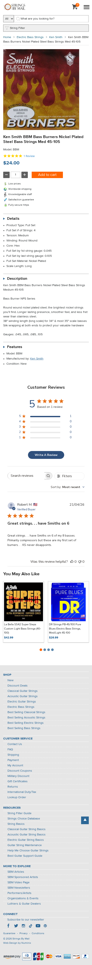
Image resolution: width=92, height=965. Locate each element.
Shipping (13, 754)
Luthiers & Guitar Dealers (24, 903)
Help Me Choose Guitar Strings (28, 850)
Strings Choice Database (23, 818)
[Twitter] (16, 926)
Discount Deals (17, 685)
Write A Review (46, 455)
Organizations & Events (23, 898)
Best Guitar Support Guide (24, 855)
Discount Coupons (19, 770)
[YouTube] (38, 926)
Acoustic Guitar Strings (22, 696)
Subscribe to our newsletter (25, 919)
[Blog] (45, 926)
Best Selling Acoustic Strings (26, 717)
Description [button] (17, 279)
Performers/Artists (19, 893)
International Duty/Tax (21, 792)
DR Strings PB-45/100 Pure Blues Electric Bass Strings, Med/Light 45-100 (65, 628)
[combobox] (68, 487)
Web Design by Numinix (17, 943)
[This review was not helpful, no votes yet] (79, 561)
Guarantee (9, 933)
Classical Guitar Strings (22, 690)
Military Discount (18, 776)
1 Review (29, 156)
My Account (15, 765)
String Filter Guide (19, 813)
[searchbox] (26, 475)
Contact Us (14, 744)
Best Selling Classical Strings (26, 712)
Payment (13, 760)
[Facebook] (9, 926)
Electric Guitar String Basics (25, 839)
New (10, 680)
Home (7, 37)
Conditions (38, 933)
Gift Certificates (17, 781)
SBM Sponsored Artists (22, 877)
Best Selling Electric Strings (25, 722)
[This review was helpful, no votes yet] (71, 561)
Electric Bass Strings (30, 37)
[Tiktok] (30, 926)
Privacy (23, 933)
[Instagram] (23, 926)
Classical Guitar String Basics (26, 829)
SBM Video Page (18, 882)
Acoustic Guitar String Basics (26, 834)
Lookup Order (16, 797)
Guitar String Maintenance (24, 845)
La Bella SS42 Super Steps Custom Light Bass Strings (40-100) (22, 628)
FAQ (10, 749)
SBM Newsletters (18, 887)
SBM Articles (15, 871)
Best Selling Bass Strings (23, 728)
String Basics (16, 823)
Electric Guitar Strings (21, 701)
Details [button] (13, 219)
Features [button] (14, 347)
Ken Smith (55, 37)
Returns (12, 786)
